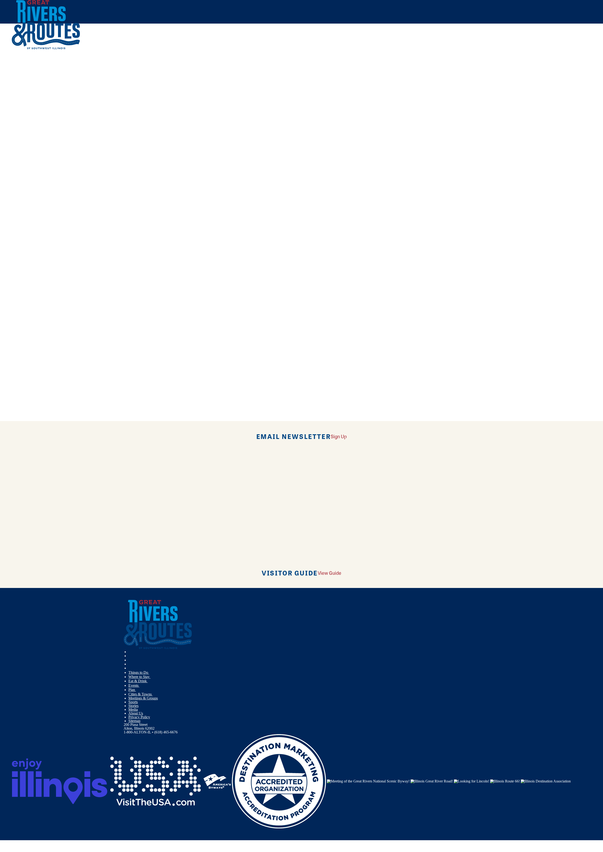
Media (133, 709)
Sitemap (134, 721)
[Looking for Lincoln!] (471, 781)
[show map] (14, 150)
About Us (135, 713)
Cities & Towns (140, 694)
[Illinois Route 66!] (505, 781)
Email (36, 217)
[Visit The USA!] (155, 781)
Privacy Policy (139, 717)
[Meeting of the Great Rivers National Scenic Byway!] (368, 781)
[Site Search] (570, 62)
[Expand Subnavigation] (151, 672)
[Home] (46, 48)
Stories (133, 706)
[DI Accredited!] (279, 781)
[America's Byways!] (217, 781)
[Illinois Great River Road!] (432, 781)
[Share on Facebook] (214, 79)
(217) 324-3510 (46, 184)
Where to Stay (139, 677)
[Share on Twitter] (214, 86)
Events (133, 685)
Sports (133, 702)
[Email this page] (214, 93)
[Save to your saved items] (18, 150)
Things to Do (138, 672)
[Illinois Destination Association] (546, 781)
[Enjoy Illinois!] (59, 781)
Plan (132, 690)
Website (20, 217)
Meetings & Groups (143, 698)
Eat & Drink (138, 681)
